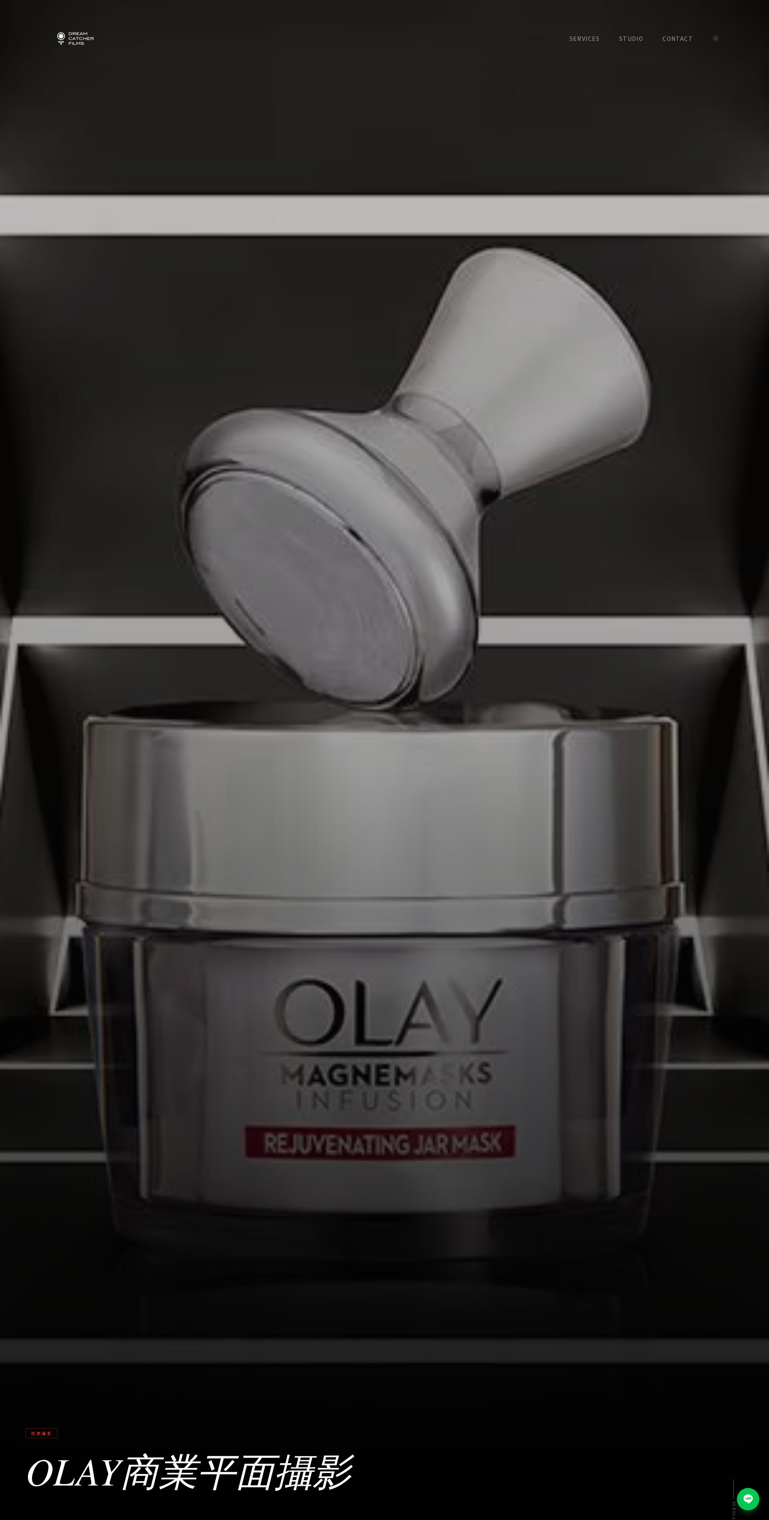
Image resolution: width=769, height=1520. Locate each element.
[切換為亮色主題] (715, 38)
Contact (677, 38)
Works (539, 38)
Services (585, 38)
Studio (631, 38)
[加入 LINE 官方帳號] (748, 1499)
